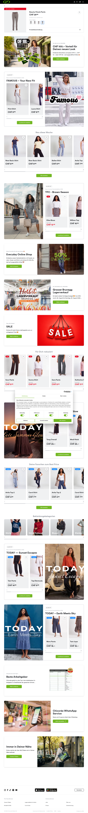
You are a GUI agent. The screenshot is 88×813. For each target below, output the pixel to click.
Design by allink (80, 811)
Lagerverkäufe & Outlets (30, 802)
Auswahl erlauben (44, 420)
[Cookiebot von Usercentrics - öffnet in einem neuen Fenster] (66, 392)
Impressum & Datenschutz (39, 811)
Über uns (68, 802)
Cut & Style (27, 805)
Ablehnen (25, 420)
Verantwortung (69, 805)
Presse (47, 805)
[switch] (37, 415)
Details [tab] (44, 396)
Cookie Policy (49, 811)
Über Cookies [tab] (63, 396)
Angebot (8, 469)
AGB (55, 811)
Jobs (47, 802)
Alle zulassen (63, 420)
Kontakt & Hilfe (7, 805)
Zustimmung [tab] (25, 396)
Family (59, 811)
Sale (48, 196)
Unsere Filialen (7, 802)
